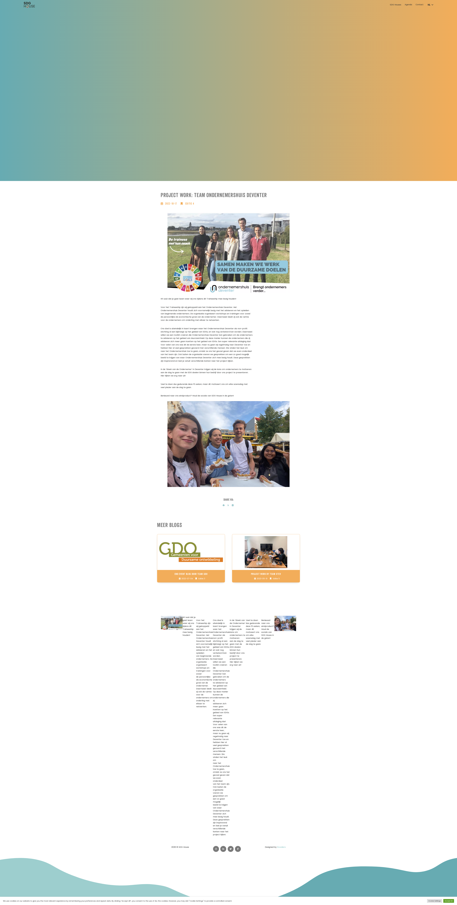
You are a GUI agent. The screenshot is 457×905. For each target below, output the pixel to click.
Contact (419, 5)
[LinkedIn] (233, 505)
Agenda (408, 5)
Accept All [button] (449, 901)
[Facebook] (224, 505)
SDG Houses (395, 5)
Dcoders (281, 847)
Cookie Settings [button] (434, 901)
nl (429, 4)
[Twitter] (228, 505)
